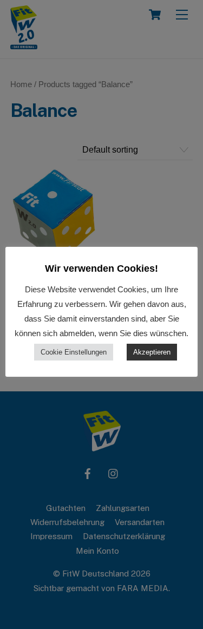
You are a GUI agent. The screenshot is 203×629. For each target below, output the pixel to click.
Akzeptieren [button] (152, 352)
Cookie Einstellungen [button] (74, 352)
